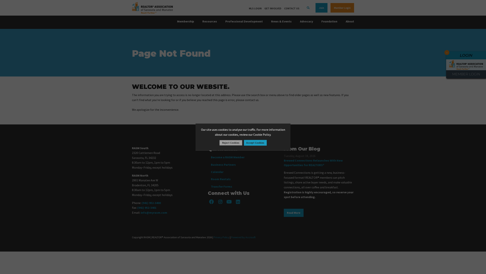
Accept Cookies (255, 143)
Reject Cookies (230, 143)
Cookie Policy (262, 134)
